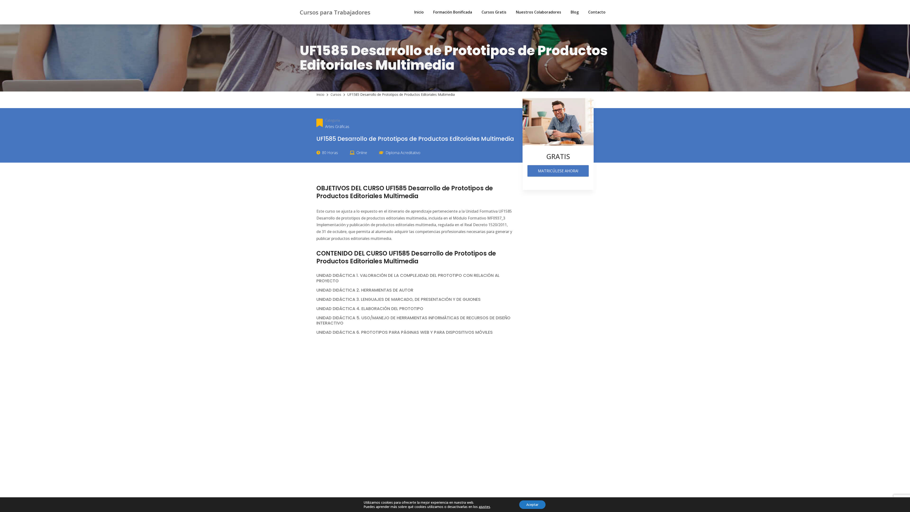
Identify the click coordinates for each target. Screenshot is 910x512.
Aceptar (532, 504)
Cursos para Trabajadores (335, 12)
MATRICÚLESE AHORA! (558, 171)
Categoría (332, 120)
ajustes (484, 507)
